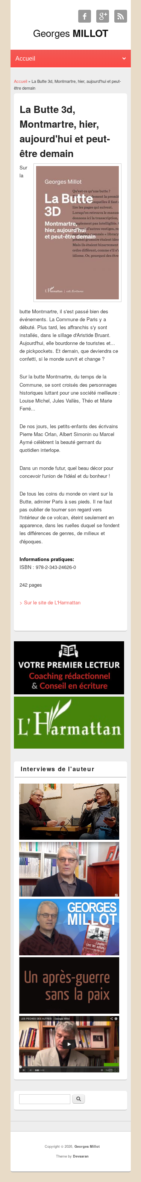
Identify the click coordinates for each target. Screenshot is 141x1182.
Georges (70, 33)
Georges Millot (87, 1146)
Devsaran (81, 1156)
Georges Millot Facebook (84, 16)
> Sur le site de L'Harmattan (50, 602)
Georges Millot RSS (120, 16)
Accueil (20, 81)
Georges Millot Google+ (102, 16)
